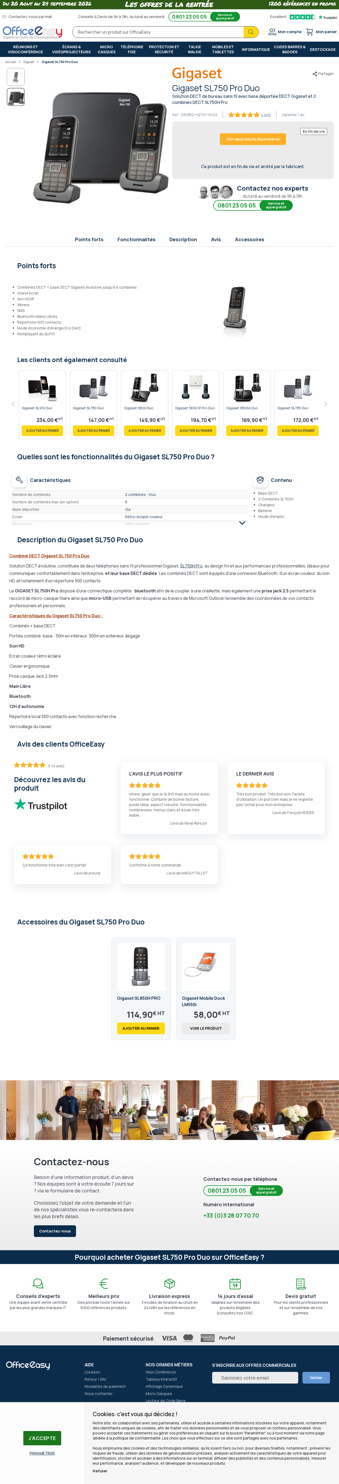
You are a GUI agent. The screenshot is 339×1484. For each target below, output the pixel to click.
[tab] (169, 265)
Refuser (100, 1470)
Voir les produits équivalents (252, 139)
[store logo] (32, 32)
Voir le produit (206, 1028)
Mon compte (289, 31)
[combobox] (165, 32)
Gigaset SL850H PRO (138, 998)
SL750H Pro (191, 566)
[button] (16, 77)
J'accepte (42, 1438)
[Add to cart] (42, 430)
